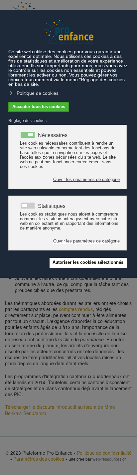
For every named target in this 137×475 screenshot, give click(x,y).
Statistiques (52, 206)
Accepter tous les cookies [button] (38, 106)
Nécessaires (53, 135)
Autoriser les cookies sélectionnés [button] (88, 262)
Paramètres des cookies (38, 458)
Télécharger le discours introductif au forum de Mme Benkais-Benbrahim (60, 409)
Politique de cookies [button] (38, 93)
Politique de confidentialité (104, 452)
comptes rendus (76, 309)
